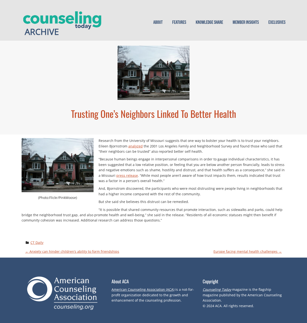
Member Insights (246, 22)
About (158, 22)
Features (179, 22)
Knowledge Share (209, 22)
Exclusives (276, 22)
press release (127, 175)
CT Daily (36, 242)
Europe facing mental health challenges (247, 251)
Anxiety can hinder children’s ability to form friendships (72, 251)
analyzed (135, 146)
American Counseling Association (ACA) (143, 289)
